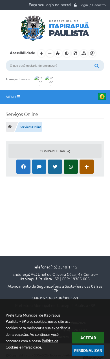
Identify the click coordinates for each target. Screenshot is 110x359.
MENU (11, 97)
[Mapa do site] (83, 53)
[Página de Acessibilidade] (92, 53)
